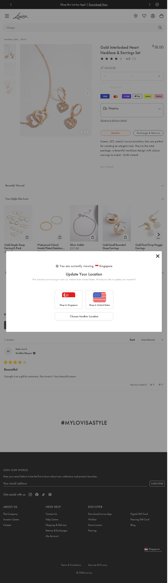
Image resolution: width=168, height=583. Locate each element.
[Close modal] (158, 256)
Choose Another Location (84, 316)
